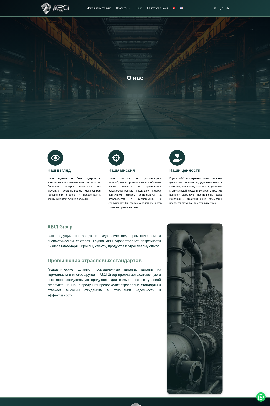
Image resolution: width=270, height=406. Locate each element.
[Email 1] (215, 8)
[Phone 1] (221, 8)
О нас (139, 8)
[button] (129, 8)
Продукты (122, 8)
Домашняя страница (99, 8)
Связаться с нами (157, 8)
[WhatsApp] (227, 8)
